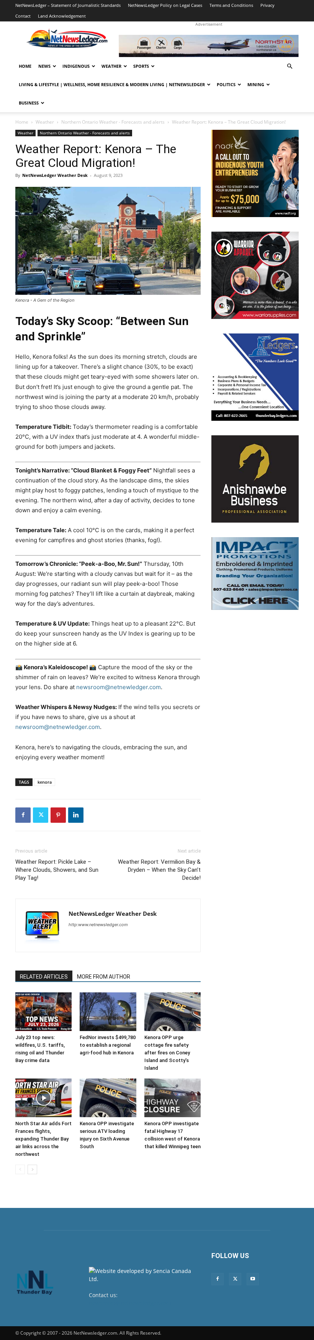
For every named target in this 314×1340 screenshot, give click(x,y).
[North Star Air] (209, 46)
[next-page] (32, 1169)
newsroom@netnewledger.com (118, 687)
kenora (45, 782)
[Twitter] (40, 815)
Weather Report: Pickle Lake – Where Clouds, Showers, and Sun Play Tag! (56, 869)
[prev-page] (20, 1169)
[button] (289, 66)
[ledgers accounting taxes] (255, 377)
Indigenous (76, 66)
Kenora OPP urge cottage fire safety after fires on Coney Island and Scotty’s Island (167, 1052)
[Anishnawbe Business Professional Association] (255, 479)
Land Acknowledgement (62, 16)
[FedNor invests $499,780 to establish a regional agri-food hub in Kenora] (108, 1011)
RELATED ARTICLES (44, 977)
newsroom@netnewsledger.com (130, 1303)
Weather (111, 66)
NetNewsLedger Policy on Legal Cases (165, 5)
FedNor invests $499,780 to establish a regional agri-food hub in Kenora (108, 1045)
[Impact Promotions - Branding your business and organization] (255, 573)
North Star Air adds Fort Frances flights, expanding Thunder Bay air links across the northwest (43, 1139)
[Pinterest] (58, 815)
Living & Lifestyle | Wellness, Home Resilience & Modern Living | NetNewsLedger (112, 84)
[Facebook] (23, 815)
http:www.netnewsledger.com (98, 924)
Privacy (267, 5)
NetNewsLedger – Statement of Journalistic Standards (68, 5)
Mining (255, 84)
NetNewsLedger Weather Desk (55, 175)
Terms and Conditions (231, 5)
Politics (226, 84)
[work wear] (255, 275)
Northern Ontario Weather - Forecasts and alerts (113, 122)
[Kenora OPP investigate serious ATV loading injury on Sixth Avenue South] (108, 1098)
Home (25, 66)
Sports (141, 66)
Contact (23, 16)
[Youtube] (253, 1279)
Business (29, 103)
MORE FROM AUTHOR (103, 977)
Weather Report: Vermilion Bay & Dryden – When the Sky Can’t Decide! (159, 869)
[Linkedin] (75, 815)
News (44, 66)
